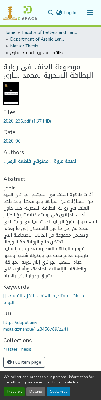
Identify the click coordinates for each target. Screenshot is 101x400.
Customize (58, 391)
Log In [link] (70, 12)
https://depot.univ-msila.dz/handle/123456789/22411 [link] (37, 326)
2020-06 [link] (11, 141)
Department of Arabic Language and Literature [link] (38, 39)
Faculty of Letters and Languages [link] (50, 32)
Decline (35, 391)
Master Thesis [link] (24, 46)
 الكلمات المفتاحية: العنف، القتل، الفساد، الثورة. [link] (45, 299)
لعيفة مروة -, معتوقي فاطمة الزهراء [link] (39, 161)
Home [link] (9, 32)
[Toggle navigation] (90, 12)
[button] (20, 13)
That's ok (14, 391)
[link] (50, 121)
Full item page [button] (26, 362)
